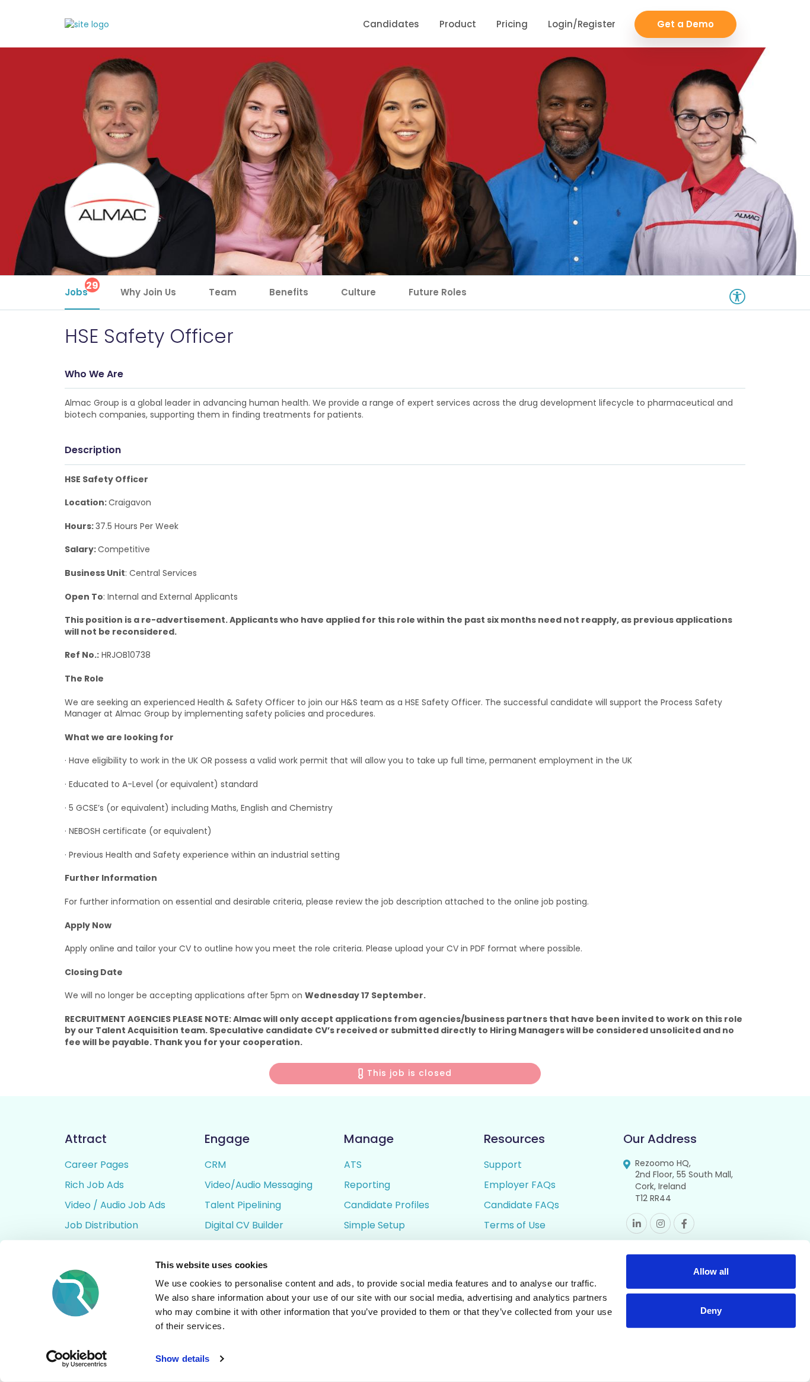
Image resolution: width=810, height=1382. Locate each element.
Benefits (288, 292)
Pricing (512, 24)
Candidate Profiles (386, 1205)
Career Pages (97, 1164)
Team (223, 292)
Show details (182, 1359)
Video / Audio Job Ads (115, 1205)
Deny (711, 1310)
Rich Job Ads (94, 1185)
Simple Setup (374, 1225)
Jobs (81, 288)
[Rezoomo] (87, 24)
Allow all (711, 1271)
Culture (358, 292)
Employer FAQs (520, 1185)
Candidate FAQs (521, 1205)
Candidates (391, 24)
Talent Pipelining (243, 1205)
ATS (353, 1164)
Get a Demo (685, 24)
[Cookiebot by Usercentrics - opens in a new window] (77, 1359)
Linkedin (636, 1223)
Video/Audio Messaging (258, 1185)
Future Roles (438, 292)
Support (503, 1164)
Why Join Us (148, 292)
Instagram (660, 1223)
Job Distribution (101, 1225)
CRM (215, 1164)
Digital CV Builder (244, 1225)
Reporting (367, 1185)
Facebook (684, 1223)
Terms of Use (515, 1225)
